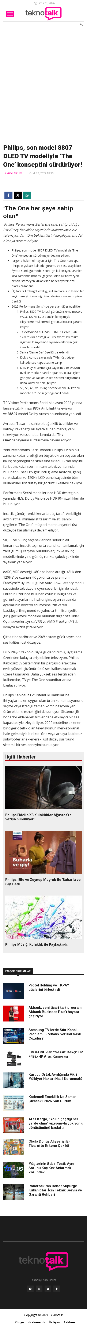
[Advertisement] (43, 84)
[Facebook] (30, 1290)
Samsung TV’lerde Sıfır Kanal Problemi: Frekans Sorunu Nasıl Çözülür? (55, 1034)
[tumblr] (56, 1290)
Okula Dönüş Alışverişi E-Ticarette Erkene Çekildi (49, 1143)
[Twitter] (39, 1290)
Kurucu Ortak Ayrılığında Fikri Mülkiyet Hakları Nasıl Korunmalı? (56, 1077)
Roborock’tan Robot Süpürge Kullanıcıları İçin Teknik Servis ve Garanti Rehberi (55, 1190)
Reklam (69, 1322)
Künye (19, 1322)
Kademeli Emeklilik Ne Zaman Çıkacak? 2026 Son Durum (52, 1099)
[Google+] (48, 1290)
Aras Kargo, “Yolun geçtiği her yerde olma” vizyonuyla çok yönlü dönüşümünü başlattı (56, 1123)
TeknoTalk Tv (12, 173)
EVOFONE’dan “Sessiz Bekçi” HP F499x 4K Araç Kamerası (56, 1054)
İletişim (54, 1322)
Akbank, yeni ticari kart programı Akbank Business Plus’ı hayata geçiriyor (55, 1012)
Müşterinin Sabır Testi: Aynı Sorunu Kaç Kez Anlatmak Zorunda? (51, 1168)
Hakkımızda (36, 1322)
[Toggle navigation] (10, 14)
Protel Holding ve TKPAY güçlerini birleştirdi (49, 987)
